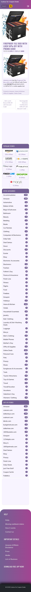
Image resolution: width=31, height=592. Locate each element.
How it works (10, 528)
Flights (15, 286)
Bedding (15, 221)
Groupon (15, 297)
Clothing (15, 231)
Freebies (15, 293)
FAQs (7, 520)
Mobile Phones (15, 339)
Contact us (9, 532)
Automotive (15, 202)
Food (15, 290)
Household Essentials (15, 312)
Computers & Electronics (15, 235)
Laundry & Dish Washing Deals (15, 324)
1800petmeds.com (15, 447)
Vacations (15, 390)
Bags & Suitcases (15, 210)
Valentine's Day (15, 394)
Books (15, 224)
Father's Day (15, 272)
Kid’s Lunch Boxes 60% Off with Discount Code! (7, 104)
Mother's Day (15, 343)
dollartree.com (15, 428)
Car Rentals (15, 228)
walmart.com (15, 417)
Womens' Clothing (15, 398)
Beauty (15, 217)
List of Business (11, 559)
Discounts (15, 250)
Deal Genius (15, 242)
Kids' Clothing (15, 319)
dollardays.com (15, 414)
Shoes (15, 365)
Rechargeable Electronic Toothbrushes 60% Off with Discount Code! (22, 104)
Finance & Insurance (15, 275)
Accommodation (15, 195)
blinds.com (15, 421)
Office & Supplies (8, 93)
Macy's (15, 443)
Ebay (15, 257)
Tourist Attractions (15, 376)
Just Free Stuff (15, 468)
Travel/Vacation (15, 387)
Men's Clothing (15, 336)
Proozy (15, 361)
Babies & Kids (15, 206)
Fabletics (15, 476)
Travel (15, 383)
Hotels (15, 308)
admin (22, 51)
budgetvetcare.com (15, 425)
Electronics (15, 264)
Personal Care (15, 354)
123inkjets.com (15, 439)
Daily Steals (15, 465)
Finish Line (15, 279)
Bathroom (15, 213)
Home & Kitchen (20, 91)
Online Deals (17, 93)
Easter (15, 253)
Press (7, 551)
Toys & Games (15, 379)
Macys (15, 332)
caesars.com (15, 410)
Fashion (15, 268)
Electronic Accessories (15, 261)
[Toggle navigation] (28, 6)
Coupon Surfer (15, 472)
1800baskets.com (15, 432)
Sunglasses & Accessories (15, 369)
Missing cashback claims (14, 524)
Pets (15, 358)
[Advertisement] (15, 128)
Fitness (15, 282)
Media (7, 555)
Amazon (11, 91)
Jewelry (15, 315)
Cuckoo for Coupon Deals (10, 2)
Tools (15, 372)
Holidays (15, 301)
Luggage (15, 328)
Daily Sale (15, 239)
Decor (15, 246)
